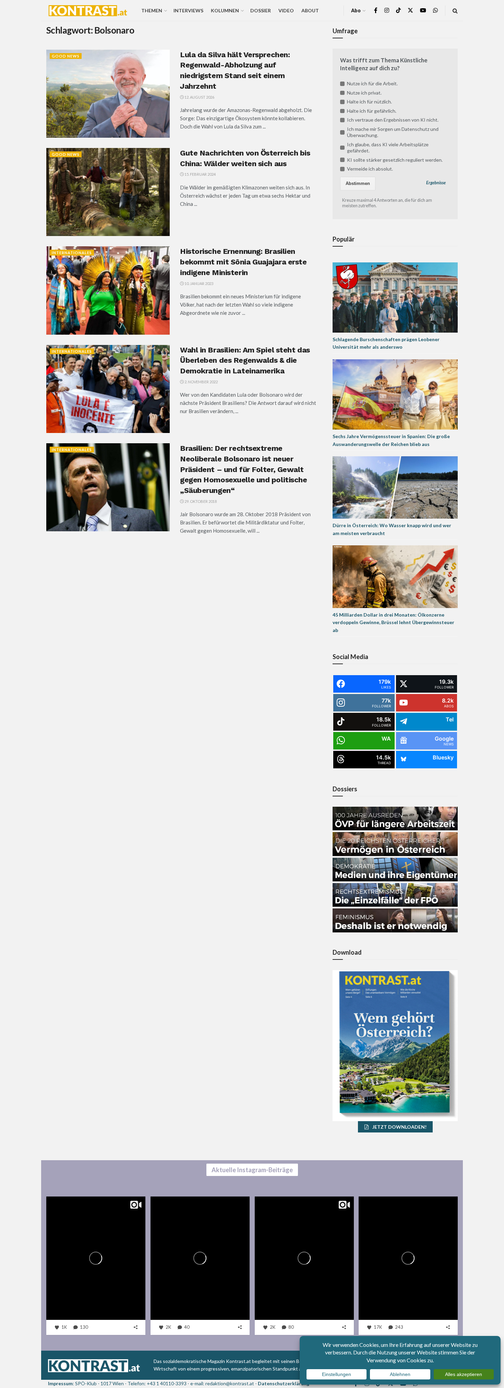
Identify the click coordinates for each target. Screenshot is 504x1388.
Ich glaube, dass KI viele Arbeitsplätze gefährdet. (388, 147)
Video (286, 10)
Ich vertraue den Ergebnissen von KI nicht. (393, 120)
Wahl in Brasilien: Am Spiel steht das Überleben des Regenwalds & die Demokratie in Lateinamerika (245, 360)
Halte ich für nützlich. (369, 101)
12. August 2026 (199, 97)
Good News (66, 56)
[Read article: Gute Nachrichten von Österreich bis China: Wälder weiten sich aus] (108, 192)
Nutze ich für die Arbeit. (372, 83)
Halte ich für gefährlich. (371, 111)
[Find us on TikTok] (398, 10)
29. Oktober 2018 (200, 501)
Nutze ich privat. (364, 93)
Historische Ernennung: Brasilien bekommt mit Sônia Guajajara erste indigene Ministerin (243, 262)
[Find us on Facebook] (375, 10)
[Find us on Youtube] (423, 10)
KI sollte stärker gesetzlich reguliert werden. (395, 160)
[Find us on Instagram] (386, 10)
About (310, 10)
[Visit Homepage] (87, 10)
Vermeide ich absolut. (370, 169)
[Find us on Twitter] (410, 10)
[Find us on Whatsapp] (435, 10)
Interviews (188, 10)
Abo (356, 10)
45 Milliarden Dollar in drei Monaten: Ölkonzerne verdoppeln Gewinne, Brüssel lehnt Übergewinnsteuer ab (393, 622)
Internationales (72, 252)
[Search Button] (455, 10)
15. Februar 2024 (200, 174)
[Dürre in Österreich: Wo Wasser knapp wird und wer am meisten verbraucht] (395, 487)
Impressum (60, 1383)
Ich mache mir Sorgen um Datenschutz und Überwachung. (393, 132)
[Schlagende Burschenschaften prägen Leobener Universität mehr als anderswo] (395, 297)
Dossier (260, 10)
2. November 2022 (201, 382)
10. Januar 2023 (198, 283)
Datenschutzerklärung (283, 1383)
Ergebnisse (436, 182)
